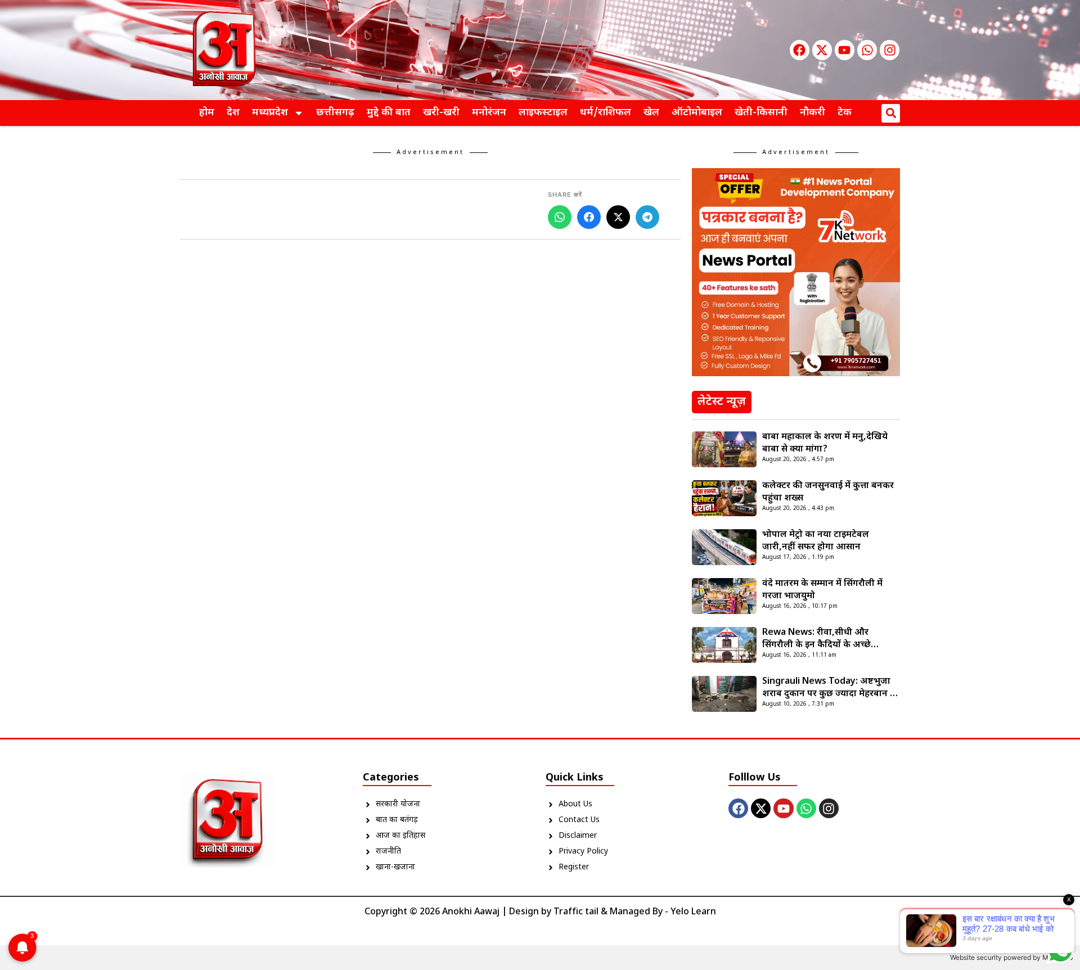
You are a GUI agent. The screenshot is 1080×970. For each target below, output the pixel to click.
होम (206, 112)
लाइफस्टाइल (543, 112)
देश (233, 112)
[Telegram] (647, 217)
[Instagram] (889, 50)
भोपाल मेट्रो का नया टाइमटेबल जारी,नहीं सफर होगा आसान (815, 541)
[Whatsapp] (867, 50)
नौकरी (812, 112)
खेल (651, 112)
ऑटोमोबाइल (697, 112)
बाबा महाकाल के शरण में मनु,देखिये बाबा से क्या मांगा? (825, 443)
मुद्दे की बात (389, 112)
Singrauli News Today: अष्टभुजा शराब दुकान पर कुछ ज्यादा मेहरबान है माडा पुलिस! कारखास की (828, 688)
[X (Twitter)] (618, 217)
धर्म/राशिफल (605, 112)
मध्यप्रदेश (270, 112)
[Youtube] (844, 50)
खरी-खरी (441, 112)
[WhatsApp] (560, 217)
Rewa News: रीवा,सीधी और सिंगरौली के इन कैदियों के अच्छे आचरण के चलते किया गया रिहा (818, 639)
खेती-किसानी (761, 112)
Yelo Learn (693, 912)
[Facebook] (799, 50)
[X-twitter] (822, 50)
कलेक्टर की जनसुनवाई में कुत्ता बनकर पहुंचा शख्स (828, 492)
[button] (890, 113)
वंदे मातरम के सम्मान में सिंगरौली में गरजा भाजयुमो (822, 590)
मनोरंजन (489, 112)
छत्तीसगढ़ (335, 112)
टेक (845, 112)
